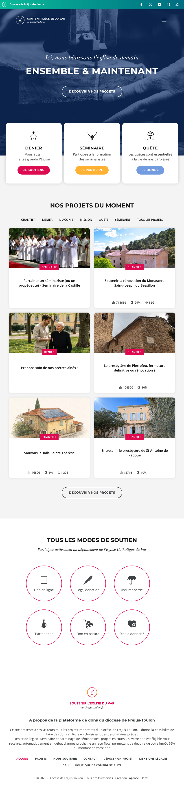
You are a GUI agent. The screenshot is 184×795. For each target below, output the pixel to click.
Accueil (22, 758)
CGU (66, 765)
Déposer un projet (118, 758)
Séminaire (49, 267)
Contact (90, 758)
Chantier (135, 267)
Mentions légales (153, 758)
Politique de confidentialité (98, 765)
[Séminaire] (92, 136)
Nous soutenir (65, 758)
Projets (41, 758)
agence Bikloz (138, 778)
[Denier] (33, 136)
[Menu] (164, 20)
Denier (49, 352)
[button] (34, 170)
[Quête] (150, 136)
